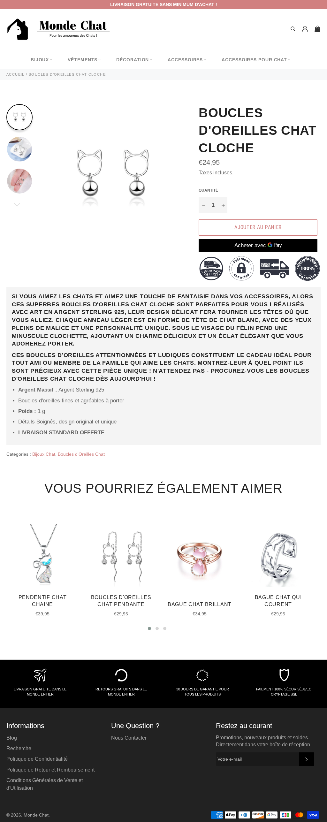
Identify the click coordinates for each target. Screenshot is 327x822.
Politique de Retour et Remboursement (50, 770)
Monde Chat (36, 815)
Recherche (18, 748)
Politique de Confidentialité (37, 759)
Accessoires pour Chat (254, 59)
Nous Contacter (129, 738)
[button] (149, 628)
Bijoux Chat (43, 454)
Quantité (208, 190)
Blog (11, 738)
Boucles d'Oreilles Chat (81, 454)
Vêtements (82, 59)
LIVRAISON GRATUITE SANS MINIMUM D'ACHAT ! (163, 4)
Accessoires (185, 59)
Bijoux (40, 59)
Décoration (132, 59)
